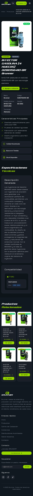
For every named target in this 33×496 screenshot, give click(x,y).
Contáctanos (15, 453)
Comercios (5, 430)
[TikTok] (13, 477)
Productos (10, 11)
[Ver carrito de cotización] (13, 3)
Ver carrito (25, 88)
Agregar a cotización (11, 88)
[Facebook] (8, 477)
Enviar (27, 466)
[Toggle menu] (30, 3)
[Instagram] (3, 477)
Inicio (3, 11)
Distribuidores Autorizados (11, 433)
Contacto (20, 3)
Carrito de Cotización (9, 426)
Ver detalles (7, 339)
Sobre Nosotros (7, 436)
